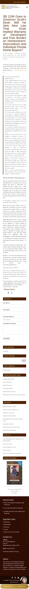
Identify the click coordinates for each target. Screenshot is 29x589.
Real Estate (21, 57)
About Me (5, 351)
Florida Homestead (21, 55)
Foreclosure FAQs (7, 444)
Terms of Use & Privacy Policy (11, 532)
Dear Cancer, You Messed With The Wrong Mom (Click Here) (14, 491)
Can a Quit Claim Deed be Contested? (13, 508)
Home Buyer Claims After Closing (11, 427)
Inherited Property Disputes (9, 406)
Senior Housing (7, 450)
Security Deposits (7, 382)
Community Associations (20, 53)
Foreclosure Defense (8, 388)
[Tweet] (12, 293)
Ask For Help (6, 338)
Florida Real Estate (13, 57)
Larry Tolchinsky (9, 53)
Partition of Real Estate (8, 379)
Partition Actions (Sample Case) (11, 409)
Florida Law (6, 57)
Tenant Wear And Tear (8, 413)
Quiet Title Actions (7, 385)
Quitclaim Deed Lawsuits (9, 391)
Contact (6, 529)
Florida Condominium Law (9, 55)
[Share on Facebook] (8, 293)
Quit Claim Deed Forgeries (9, 430)
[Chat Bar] (14, 586)
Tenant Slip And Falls (8, 424)
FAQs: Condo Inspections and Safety (12, 453)
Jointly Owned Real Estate (9, 416)
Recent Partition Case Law (9, 447)
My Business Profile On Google (11, 551)
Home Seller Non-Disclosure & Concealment (14, 394)
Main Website (7, 524)
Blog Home (7, 522)
